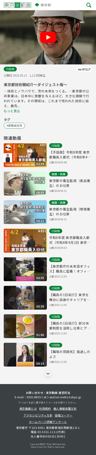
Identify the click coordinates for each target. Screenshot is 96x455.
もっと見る (12, 110)
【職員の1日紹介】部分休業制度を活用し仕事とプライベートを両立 (69, 326)
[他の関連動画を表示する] (48, 373)
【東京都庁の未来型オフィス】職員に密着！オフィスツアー (69, 269)
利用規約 (45, 408)
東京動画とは (28, 408)
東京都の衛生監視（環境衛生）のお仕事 (69, 211)
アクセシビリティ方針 (38, 415)
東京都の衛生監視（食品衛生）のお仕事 (69, 183)
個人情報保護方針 (65, 408)
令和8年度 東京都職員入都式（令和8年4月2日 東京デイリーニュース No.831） (69, 240)
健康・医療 (58, 174)
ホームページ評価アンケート (48, 422)
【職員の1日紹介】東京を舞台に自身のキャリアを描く (69, 297)
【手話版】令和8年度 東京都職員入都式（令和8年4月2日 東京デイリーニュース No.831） (70, 155)
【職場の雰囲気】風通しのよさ (69, 354)
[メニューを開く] (89, 5)
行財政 (10, 69)
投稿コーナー (63, 415)
